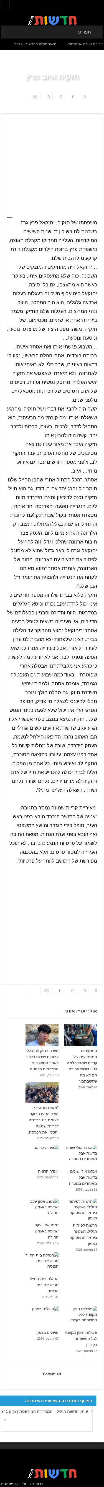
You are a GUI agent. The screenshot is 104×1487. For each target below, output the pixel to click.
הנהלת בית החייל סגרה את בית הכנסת (44, 1284)
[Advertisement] (52, 162)
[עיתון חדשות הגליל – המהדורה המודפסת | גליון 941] (3, 1419)
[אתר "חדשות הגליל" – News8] (52, 20)
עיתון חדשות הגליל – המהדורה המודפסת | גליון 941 (44, 1411)
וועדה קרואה (48, 1171)
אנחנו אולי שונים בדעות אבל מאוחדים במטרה (83, 1177)
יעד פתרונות (10, 1484)
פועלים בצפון (48, 1332)
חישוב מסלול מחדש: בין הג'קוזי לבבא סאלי (36, 44)
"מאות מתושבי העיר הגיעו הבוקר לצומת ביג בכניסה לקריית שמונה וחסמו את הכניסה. (43, 1120)
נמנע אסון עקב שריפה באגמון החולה (47, 1231)
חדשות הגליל (65, 109)
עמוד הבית (87, 109)
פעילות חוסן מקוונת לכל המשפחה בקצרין (81, 1338)
